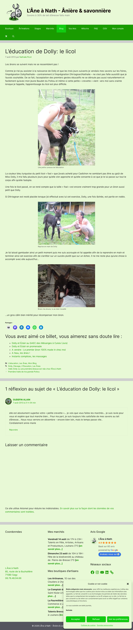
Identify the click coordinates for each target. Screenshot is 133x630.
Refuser (96, 619)
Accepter (75, 619)
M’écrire (85, 28)
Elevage (17, 366)
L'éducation (13, 363)
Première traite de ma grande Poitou (23, 372)
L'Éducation (26, 366)
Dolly (10, 366)
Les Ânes (23, 363)
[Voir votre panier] (6, 36)
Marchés (50, 28)
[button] (128, 584)
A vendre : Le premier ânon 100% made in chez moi (39, 349)
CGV (105, 28)
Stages (38, 28)
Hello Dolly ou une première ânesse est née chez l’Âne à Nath (34, 369)
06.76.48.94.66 (13, 578)
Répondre (13, 430)
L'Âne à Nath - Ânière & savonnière (69, 11)
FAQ (96, 28)
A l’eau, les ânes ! (21, 353)
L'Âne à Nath (105, 539)
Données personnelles (105, 625)
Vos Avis (72, 28)
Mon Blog (32, 363)
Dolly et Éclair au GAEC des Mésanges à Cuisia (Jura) (40, 343)
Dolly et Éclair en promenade (27, 346)
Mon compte (118, 28)
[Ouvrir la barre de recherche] (13, 36)
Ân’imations (24, 28)
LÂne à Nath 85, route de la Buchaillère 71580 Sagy (18, 571)
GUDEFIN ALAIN (21, 399)
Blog (61, 28)
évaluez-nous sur (108, 554)
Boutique (9, 28)
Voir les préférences (118, 619)
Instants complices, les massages (29, 356)
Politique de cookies (88, 625)
